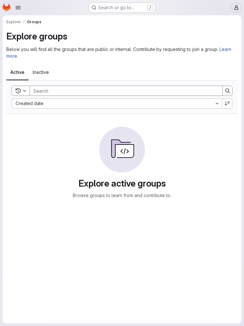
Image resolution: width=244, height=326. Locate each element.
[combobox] (116, 103)
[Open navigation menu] (18, 8)
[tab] (17, 72)
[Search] (227, 91)
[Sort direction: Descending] (227, 103)
